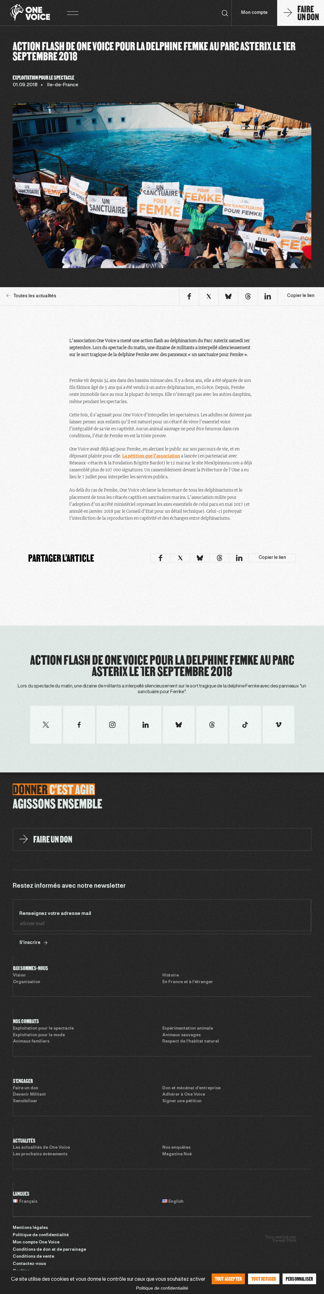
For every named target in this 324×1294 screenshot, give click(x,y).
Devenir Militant (29, 1095)
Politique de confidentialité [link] (162, 1288)
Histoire (170, 975)
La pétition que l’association (151, 456)
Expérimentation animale (187, 1029)
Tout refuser (263, 1278)
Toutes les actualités (34, 296)
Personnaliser (299, 1278)
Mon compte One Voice (36, 1242)
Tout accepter (228, 1278)
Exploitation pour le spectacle (43, 1029)
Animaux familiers (31, 1041)
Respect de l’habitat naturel (190, 1041)
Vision (19, 975)
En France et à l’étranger (187, 982)
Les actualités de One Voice (41, 1148)
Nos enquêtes (176, 1148)
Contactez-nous (29, 1264)
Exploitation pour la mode (39, 1035)
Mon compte (254, 13)
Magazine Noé (177, 1154)
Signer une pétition (182, 1101)
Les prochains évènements (40, 1154)
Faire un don (25, 1088)
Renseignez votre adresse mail (55, 913)
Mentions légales (30, 1228)
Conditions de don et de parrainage (49, 1250)
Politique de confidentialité (41, 1235)
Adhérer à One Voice (183, 1095)
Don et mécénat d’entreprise (191, 1088)
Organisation (26, 982)
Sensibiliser (25, 1101)
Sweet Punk (284, 1241)
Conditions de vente (33, 1257)
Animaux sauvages (181, 1035)
